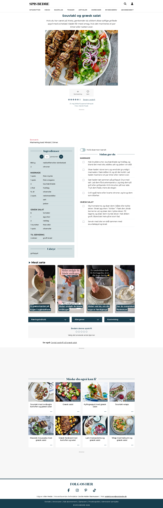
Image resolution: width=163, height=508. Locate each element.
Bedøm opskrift (89, 100)
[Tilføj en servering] (61, 157)
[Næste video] (131, 287)
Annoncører (57, 502)
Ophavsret (83, 502)
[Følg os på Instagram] (77, 490)
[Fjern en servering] (42, 157)
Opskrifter (34, 10)
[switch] (83, 150)
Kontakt (48, 502)
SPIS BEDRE (39, 3)
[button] (41, 289)
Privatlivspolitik (94, 502)
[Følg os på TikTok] (94, 490)
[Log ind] (132, 4)
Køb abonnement (70, 502)
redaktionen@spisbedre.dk (116, 496)
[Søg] (125, 4)
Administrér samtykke (110, 502)
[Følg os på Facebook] (69, 490)
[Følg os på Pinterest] (86, 490)
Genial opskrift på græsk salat (64, 343)
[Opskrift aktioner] (51, 411)
